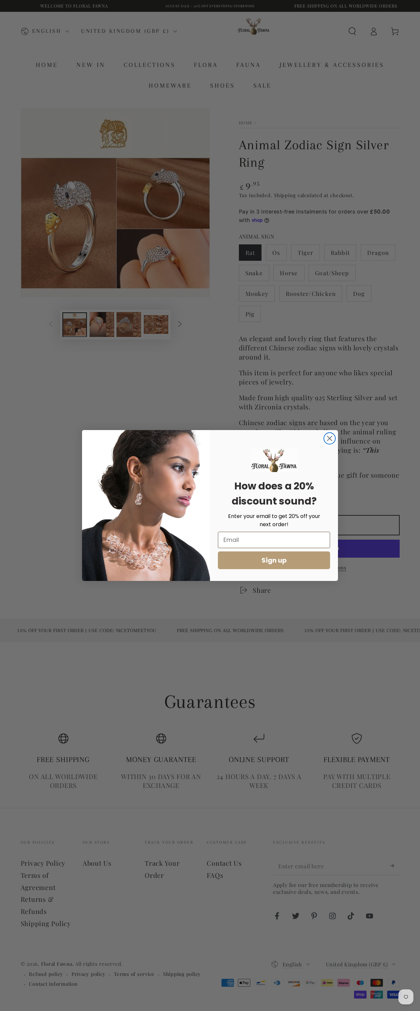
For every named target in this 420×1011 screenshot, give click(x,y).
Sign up (274, 560)
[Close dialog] (329, 438)
